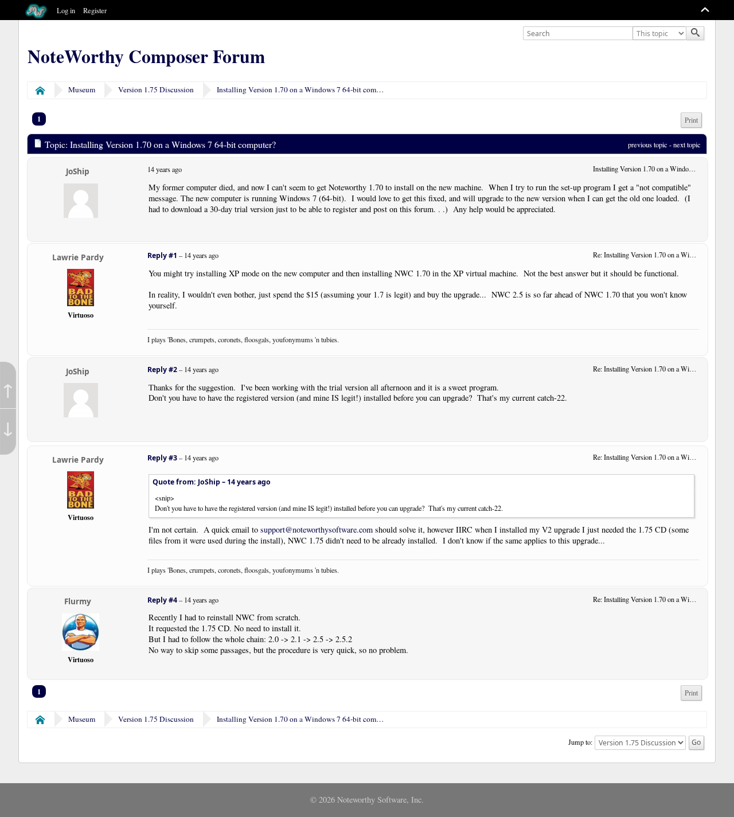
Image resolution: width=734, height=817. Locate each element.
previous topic (647, 144)
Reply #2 (162, 369)
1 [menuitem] (39, 119)
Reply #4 (162, 600)
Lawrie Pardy (78, 257)
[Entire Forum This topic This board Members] (661, 33)
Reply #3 (162, 458)
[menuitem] (691, 120)
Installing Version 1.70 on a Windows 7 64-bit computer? (306, 89)
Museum (81, 89)
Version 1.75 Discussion (156, 89)
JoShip (77, 171)
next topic (687, 144)
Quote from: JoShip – (212, 482)
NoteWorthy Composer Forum (146, 56)
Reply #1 (162, 255)
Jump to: (580, 741)
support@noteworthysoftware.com (316, 529)
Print (691, 120)
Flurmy (77, 601)
